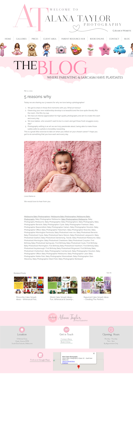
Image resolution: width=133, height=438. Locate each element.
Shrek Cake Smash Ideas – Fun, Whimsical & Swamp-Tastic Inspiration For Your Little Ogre (61, 361)
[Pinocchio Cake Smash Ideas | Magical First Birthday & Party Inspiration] (29, 347)
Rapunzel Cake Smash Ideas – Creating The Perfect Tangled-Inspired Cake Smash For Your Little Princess (96, 361)
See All (109, 335)
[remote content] (62, 240)
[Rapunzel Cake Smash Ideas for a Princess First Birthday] (96, 347)
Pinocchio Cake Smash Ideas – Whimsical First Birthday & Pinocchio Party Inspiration (27, 361)
